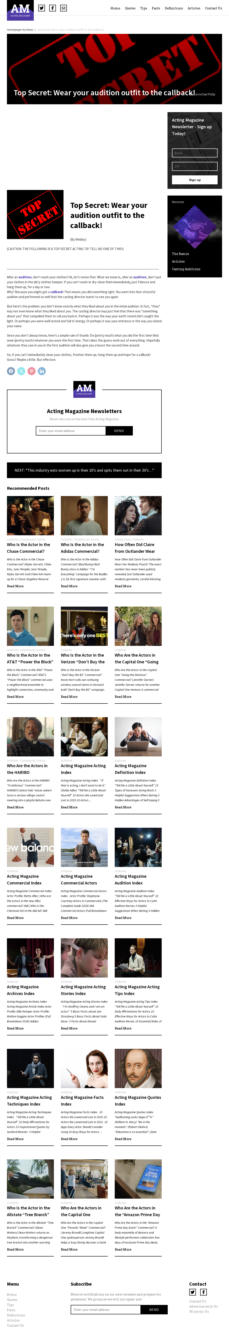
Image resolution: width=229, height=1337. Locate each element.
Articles (194, 8)
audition (139, 277)
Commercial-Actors (32, 539)
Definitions (174, 8)
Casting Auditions (186, 269)
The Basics (180, 254)
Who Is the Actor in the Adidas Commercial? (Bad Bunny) (82, 551)
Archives (28, 30)
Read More (15, 586)
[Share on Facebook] (11, 371)
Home (115, 8)
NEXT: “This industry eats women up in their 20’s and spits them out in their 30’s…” (84, 470)
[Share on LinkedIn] (42, 371)
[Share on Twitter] (21, 371)
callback (56, 292)
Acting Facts (123, 539)
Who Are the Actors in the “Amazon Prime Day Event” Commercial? (137, 1214)
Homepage (14, 30)
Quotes (130, 8)
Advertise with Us (203, 1306)
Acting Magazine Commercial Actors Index (79, 882)
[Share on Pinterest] (32, 371)
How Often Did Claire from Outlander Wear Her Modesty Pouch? (135, 551)
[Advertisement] (84, 143)
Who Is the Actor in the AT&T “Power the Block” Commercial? (30, 661)
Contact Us (213, 8)
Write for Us (199, 1311)
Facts (156, 8)
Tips (143, 8)
